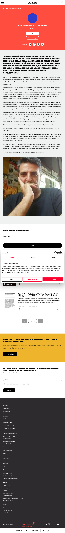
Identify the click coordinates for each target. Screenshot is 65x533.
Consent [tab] (11, 257)
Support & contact (8, 510)
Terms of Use (6, 485)
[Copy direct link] (42, 44)
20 (59, 284)
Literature (6, 236)
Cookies (5, 490)
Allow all (53, 279)
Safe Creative (6, 411)
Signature (5, 463)
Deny (11, 279)
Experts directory (7, 443)
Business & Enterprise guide (10, 478)
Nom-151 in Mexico (8, 500)
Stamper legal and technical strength (13, 498)
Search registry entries (9, 436)
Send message (32, 38)
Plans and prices (7, 473)
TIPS (4, 418)
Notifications (6, 458)
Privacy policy (6, 488)
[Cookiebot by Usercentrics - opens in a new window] (55, 252)
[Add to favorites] (19, 284)
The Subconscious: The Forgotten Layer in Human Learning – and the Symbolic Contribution (38, 295)
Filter (32, 245)
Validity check (6, 438)
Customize (31, 279)
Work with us (6, 513)
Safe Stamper (6, 413)
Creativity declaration (9, 431)
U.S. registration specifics (10, 433)
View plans (10, 354)
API (4, 446)
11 (59, 309)
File (4, 466)
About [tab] (54, 257)
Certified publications (9, 441)
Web (4, 453)
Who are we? (6, 408)
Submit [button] (9, 390)
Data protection (7, 495)
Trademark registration (9, 428)
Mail (4, 456)
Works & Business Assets (10, 426)
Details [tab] (32, 257)
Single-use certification (9, 475)
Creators (5, 416)
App (4, 461)
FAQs (4, 507)
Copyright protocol (8, 493)
